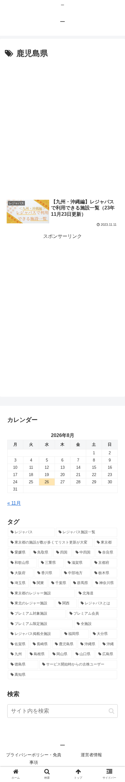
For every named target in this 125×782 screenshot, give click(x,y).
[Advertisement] (62, 126)
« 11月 (14, 503)
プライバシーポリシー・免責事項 (33, 758)
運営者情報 (91, 754)
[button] (111, 711)
